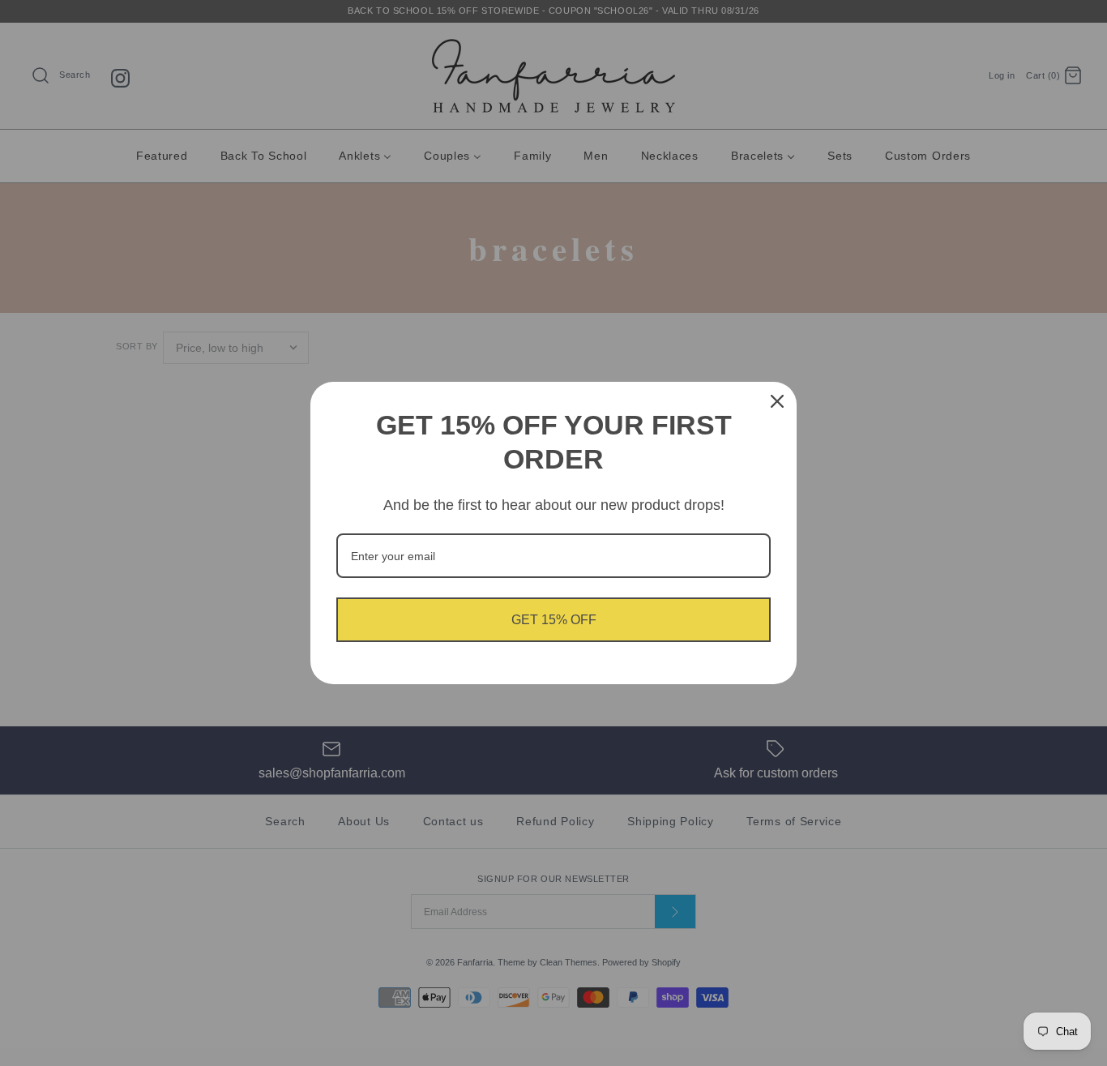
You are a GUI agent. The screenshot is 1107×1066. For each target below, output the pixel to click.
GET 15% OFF (553, 620)
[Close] (777, 401)
